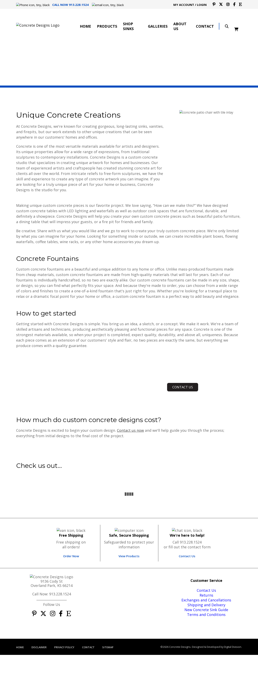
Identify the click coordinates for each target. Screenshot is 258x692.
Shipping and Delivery (206, 604)
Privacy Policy (64, 647)
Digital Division (232, 647)
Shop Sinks (128, 26)
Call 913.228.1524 (187, 542)
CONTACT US (182, 387)
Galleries (157, 26)
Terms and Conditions (206, 614)
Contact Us (187, 556)
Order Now (71, 556)
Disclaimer (39, 647)
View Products (129, 556)
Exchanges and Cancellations (206, 600)
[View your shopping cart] (238, 26)
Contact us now (130, 430)
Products (107, 26)
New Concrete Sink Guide (206, 609)
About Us (179, 26)
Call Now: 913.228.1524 (51, 594)
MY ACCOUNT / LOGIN (190, 5)
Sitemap (107, 647)
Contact (205, 26)
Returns (206, 595)
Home (85, 26)
